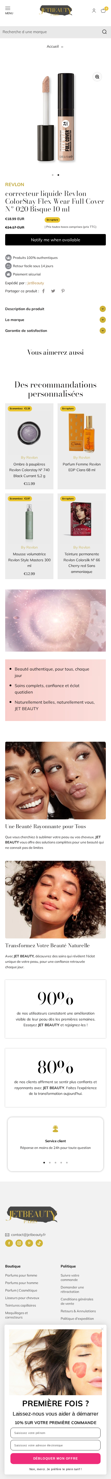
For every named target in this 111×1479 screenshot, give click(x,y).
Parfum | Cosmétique (21, 1290)
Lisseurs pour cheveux (22, 1298)
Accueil (53, 46)
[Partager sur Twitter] (53, 291)
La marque (14, 319)
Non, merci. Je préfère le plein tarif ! (55, 1469)
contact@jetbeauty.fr (28, 1234)
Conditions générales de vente (77, 1301)
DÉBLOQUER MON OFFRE (55, 1458)
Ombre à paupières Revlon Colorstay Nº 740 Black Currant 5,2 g (29, 470)
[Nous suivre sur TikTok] (39, 1243)
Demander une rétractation (72, 1289)
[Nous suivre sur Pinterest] (29, 1243)
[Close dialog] (102, 1329)
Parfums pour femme (21, 1275)
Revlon (14, 184)
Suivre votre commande (70, 1277)
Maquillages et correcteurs (16, 1315)
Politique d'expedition (77, 1318)
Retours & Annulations (78, 1311)
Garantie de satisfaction (26, 330)
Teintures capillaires (20, 1305)
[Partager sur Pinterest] (63, 291)
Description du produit (24, 309)
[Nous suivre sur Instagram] (19, 1243)
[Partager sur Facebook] (43, 291)
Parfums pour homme (21, 1283)
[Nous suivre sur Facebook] (9, 1243)
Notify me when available (55, 239)
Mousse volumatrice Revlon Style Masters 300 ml (29, 560)
